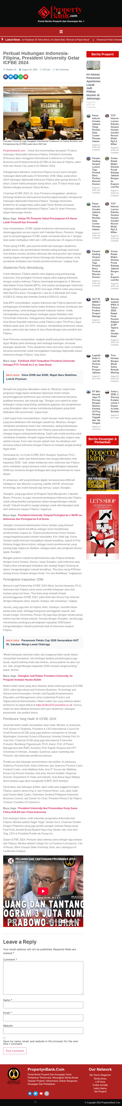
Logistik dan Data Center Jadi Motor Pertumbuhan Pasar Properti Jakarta (99, 364)
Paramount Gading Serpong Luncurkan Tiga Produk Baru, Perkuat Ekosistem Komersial (98, 171)
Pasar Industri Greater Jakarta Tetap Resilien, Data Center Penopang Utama (97, 128)
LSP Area (100, 1081)
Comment (10, 959)
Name (7, 1000)
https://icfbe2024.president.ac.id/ (54, 705)
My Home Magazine (100, 1075)
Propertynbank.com (14, 150)
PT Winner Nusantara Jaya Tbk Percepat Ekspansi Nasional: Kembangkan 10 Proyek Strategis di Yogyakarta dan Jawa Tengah (99, 407)
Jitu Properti (100, 1091)
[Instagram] (46, 1093)
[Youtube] (41, 1093)
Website (8, 1025)
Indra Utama (100, 1088)
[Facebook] (30, 1093)
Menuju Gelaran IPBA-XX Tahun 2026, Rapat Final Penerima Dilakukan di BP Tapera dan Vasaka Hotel (116, 318)
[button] (61, 32)
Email (7, 1013)
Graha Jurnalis (100, 1085)
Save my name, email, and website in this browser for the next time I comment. (40, 1042)
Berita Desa (100, 1078)
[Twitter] (35, 1093)
